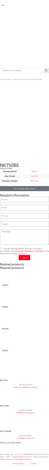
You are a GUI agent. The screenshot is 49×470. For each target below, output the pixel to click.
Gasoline (16, 79)
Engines (9, 79)
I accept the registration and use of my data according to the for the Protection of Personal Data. (24, 251)
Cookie (33, 463)
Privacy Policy (19, 463)
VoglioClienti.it (6, 459)
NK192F (5, 351)
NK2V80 (5, 329)
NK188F (5, 307)
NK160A (5, 285)
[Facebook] (3, 447)
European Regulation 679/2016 (28, 251)
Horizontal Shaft (27, 79)
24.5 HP (34, 176)
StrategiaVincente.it (22, 459)
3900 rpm (34, 181)
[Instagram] (10, 447)
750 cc (34, 171)
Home (2, 79)
